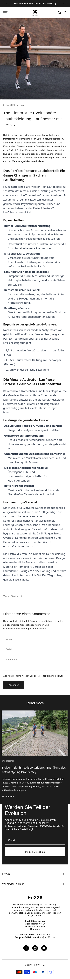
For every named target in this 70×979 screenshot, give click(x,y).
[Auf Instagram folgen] (35, 948)
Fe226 (35, 897)
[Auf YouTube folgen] (44, 948)
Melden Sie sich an (35, 852)
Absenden (14, 685)
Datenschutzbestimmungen (17, 628)
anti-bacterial (8, 761)
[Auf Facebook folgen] (26, 948)
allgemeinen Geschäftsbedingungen (25, 625)
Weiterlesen (8, 796)
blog (22, 105)
